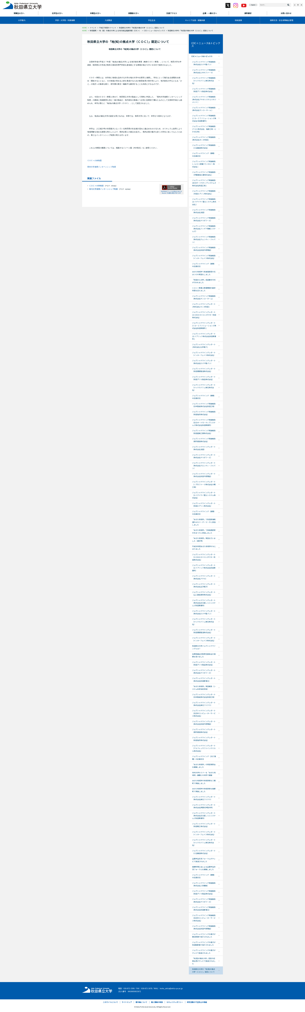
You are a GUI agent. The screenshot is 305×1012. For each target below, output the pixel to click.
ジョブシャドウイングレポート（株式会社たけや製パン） (204, 361)
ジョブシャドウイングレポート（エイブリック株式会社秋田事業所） (204, 568)
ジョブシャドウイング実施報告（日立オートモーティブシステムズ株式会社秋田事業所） (204, 422)
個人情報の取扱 (157, 1002)
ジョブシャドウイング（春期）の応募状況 (204, 154)
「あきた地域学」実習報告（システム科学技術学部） (204, 687)
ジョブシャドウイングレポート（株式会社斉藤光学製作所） (204, 806)
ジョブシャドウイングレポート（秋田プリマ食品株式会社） (204, 378)
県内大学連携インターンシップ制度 (101, 167)
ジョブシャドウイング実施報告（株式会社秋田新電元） (204, 908)
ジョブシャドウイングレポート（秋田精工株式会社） (204, 825)
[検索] (288, 5)
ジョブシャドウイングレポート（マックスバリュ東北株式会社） (204, 387)
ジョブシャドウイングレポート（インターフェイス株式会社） (204, 353)
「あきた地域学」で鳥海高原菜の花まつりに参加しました (204, 531)
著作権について (141, 1002)
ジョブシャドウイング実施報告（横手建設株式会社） (204, 439)
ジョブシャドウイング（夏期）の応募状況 (204, 264)
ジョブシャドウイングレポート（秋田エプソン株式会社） (204, 504)
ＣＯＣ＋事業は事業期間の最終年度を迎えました (204, 289)
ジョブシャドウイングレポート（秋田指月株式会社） (204, 738)
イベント (93, 27)
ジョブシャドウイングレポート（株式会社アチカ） (204, 577)
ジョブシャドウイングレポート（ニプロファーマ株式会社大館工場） (204, 484)
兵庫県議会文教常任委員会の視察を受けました (204, 655)
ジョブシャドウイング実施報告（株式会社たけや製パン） (204, 63)
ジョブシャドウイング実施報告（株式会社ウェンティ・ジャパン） (204, 239)
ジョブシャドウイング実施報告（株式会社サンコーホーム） (204, 297)
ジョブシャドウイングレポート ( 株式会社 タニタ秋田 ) (204, 305)
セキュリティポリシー (175, 1002)
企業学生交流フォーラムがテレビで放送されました (204, 859)
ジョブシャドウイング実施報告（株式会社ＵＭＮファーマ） (204, 71)
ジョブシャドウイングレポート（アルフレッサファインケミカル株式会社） (204, 748)
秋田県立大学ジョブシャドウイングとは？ (204, 647)
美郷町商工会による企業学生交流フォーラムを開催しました (204, 868)
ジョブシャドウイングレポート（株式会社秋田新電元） (204, 679)
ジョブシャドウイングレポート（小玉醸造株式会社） (204, 851)
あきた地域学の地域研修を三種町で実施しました (204, 781)
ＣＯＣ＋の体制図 (94, 160)
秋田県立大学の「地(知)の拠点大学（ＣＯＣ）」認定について (203, 970)
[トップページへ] (97, 989)
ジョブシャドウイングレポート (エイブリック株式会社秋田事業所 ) (204, 336)
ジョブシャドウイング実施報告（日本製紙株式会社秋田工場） (204, 404)
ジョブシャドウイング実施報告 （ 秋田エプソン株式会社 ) (204, 192)
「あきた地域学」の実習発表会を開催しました (204, 765)
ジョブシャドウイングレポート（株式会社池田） (204, 448)
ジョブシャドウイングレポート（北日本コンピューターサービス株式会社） (204, 713)
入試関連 (108, 20)
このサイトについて (110, 1002)
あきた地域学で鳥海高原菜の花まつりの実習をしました (204, 272)
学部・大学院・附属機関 (65, 20)
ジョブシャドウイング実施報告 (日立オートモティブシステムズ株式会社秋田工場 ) (204, 183)
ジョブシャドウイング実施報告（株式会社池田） (204, 211)
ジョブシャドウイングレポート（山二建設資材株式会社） (204, 593)
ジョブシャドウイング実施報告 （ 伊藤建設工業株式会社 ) (204, 173)
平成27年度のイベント (107, 27)
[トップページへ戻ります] (22, 4)
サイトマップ (127, 1002)
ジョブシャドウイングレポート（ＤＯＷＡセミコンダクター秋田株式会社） (204, 557)
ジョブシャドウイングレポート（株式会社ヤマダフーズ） (204, 456)
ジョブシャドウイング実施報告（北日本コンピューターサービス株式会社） (204, 918)
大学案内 (21, 20)
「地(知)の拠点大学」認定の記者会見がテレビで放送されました (204, 961)
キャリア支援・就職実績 (195, 20)
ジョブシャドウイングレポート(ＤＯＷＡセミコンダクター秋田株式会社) (204, 315)
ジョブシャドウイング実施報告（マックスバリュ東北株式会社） (204, 80)
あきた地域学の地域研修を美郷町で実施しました (204, 789)
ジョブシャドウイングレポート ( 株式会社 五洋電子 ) (204, 345)
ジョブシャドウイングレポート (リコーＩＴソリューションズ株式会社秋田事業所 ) (204, 325)
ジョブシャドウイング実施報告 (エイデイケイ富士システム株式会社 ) (204, 202)
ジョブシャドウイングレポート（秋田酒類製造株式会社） (204, 369)
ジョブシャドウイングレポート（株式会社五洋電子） (204, 585)
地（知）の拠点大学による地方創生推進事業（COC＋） (120, 30)
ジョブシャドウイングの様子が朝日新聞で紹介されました (204, 935)
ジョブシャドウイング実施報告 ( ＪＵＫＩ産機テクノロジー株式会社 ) (204, 164)
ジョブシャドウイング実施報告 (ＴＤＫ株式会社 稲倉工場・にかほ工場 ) (204, 129)
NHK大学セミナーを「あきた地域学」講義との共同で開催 (204, 773)
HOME (84, 27)
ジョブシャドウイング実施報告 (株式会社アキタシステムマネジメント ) (204, 99)
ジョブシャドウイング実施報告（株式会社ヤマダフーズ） (204, 219)
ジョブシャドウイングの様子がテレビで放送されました (204, 951)
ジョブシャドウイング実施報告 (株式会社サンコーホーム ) (204, 108)
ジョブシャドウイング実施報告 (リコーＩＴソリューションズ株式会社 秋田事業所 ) (204, 118)
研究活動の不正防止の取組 (197, 1002)
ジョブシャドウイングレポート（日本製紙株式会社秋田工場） (204, 695)
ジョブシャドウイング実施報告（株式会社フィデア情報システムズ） (204, 229)
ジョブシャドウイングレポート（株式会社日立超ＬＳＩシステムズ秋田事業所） (204, 603)
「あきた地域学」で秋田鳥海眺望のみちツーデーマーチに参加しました (204, 522)
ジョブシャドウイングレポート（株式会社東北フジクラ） (204, 703)
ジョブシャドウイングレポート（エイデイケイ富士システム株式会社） (204, 495)
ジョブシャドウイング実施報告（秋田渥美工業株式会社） (204, 431)
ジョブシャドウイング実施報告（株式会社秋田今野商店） (204, 248)
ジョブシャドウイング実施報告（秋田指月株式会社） (204, 412)
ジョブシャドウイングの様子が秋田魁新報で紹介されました (204, 943)
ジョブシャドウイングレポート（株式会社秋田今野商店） (204, 474)
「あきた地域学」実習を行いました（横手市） (204, 539)
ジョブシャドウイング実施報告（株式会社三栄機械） (204, 884)
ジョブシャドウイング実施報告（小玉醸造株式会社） (204, 146)
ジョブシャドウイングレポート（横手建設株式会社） (204, 730)
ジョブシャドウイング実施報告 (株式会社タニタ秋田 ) (204, 138)
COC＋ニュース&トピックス (154, 30)
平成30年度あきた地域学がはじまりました (204, 547)
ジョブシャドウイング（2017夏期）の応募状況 (204, 757)
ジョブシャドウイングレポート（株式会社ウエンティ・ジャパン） (204, 465)
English (253, 5)
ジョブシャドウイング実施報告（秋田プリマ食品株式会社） (204, 90)
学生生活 (151, 20)
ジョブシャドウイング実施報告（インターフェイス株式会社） (204, 256)
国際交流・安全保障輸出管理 (281, 20)
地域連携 (238, 20)
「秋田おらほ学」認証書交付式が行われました (204, 281)
